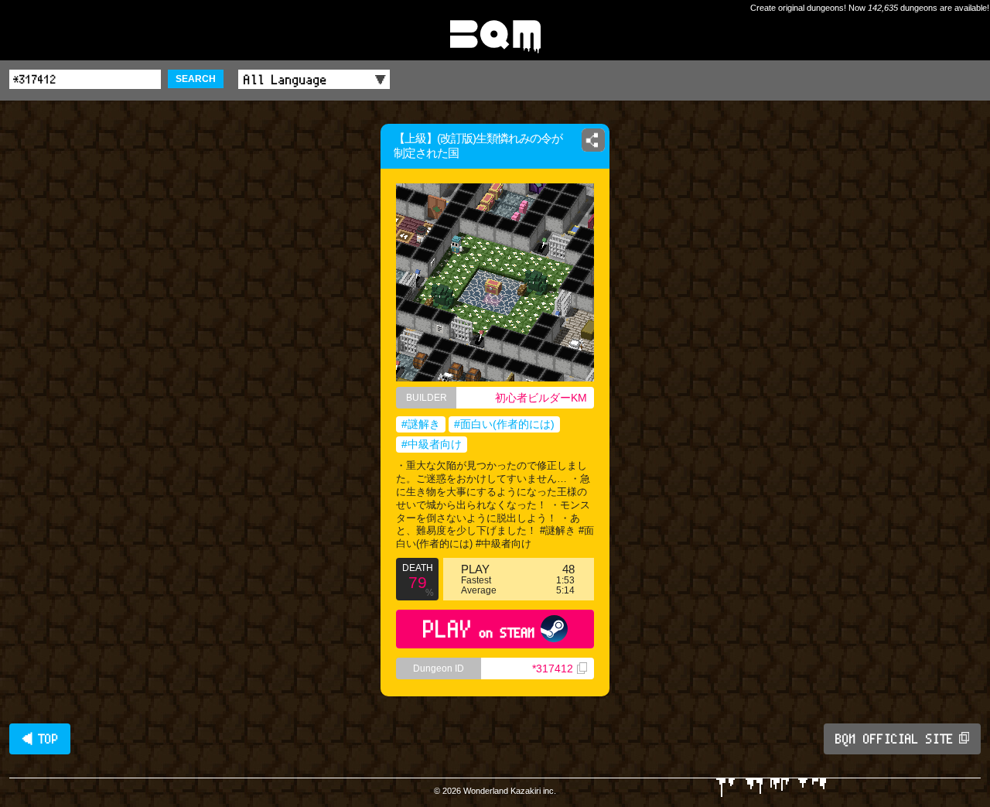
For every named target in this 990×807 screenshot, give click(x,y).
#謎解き (420, 424)
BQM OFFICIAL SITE (894, 739)
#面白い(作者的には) (504, 424)
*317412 (552, 668)
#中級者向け (431, 444)
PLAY (479, 628)
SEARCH (196, 79)
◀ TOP (40, 739)
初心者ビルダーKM (541, 398)
